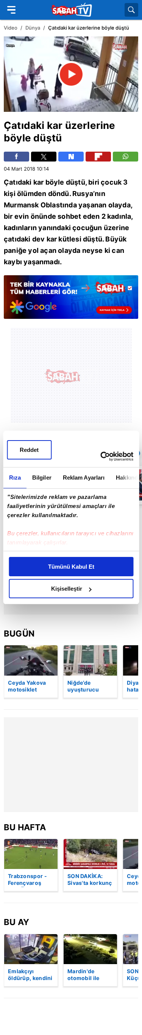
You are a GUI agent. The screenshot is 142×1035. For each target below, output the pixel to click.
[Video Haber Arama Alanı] (131, 10)
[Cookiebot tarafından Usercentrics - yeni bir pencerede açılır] (101, 456)
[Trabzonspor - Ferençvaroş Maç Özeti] (31, 854)
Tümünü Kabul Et (71, 566)
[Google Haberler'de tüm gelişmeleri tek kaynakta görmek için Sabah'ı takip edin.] (71, 301)
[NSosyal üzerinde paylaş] (71, 157)
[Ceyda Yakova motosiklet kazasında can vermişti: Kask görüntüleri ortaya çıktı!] (31, 660)
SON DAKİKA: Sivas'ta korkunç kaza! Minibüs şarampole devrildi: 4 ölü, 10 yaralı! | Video (89, 880)
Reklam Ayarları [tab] (83, 477)
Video (10, 28)
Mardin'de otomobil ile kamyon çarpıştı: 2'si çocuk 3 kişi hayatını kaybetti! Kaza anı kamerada (89, 975)
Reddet (29, 450)
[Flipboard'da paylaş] (98, 157)
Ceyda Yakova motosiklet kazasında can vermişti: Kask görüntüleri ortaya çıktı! (27, 686)
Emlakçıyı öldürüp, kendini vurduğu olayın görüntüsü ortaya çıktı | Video (30, 975)
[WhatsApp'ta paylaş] (125, 157)
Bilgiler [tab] (41, 477)
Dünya (32, 28)
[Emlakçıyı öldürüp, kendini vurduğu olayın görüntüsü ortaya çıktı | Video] (31, 949)
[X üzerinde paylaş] (43, 157)
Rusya (82, 194)
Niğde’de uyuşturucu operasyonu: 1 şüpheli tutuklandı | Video (86, 686)
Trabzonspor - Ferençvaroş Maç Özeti (27, 880)
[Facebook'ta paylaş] (16, 157)
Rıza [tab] (14, 477)
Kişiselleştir (66, 588)
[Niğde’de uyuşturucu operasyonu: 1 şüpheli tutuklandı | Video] (90, 660)
